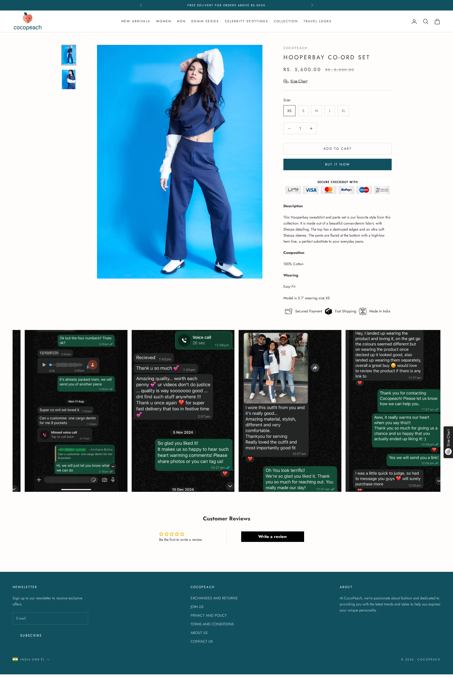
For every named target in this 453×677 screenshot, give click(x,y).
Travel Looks (318, 21)
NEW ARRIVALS (135, 21)
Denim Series (205, 21)
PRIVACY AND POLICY (209, 615)
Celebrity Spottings (246, 21)
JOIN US (197, 606)
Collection (286, 21)
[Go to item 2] (68, 79)
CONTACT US (202, 641)
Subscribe (31, 635)
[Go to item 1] (68, 55)
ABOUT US (199, 632)
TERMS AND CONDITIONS (212, 624)
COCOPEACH (295, 48)
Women (163, 21)
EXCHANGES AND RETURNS (214, 598)
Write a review (272, 537)
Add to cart (337, 148)
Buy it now (337, 164)
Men (181, 21)
